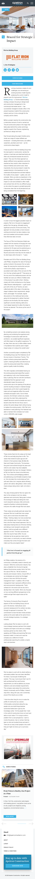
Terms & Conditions (10, 851)
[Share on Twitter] (9, 70)
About (6, 840)
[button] (25, 823)
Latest (6, 843)
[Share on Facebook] (13, 70)
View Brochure (17, 83)
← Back (5, 9)
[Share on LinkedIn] (5, 70)
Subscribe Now (17, 866)
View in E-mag (17, 78)
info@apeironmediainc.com (16, 835)
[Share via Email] (17, 70)
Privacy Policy (8, 847)
